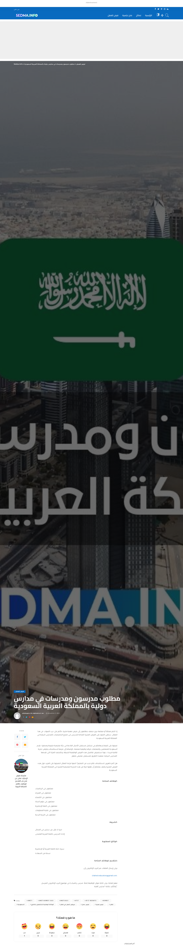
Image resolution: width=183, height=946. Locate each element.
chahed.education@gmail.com (104, 876)
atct (77, 901)
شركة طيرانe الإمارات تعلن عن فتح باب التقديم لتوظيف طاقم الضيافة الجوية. (21, 781)
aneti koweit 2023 (46, 901)
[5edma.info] (26, 15)
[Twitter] (158, 9)
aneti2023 (64, 901)
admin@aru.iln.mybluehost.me (33, 713)
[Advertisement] (91, 40)
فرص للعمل (19, 691)
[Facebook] (155, 9)
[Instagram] (164, 9)
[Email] (32, 717)
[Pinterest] (161, 9)
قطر (111, 904)
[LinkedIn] (167, 9)
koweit (106, 901)
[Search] (167, 15)
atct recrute (91, 901)
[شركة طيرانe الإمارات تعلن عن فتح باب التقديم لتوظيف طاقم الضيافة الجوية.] (21, 766)
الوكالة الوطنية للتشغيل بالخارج (42, 904)
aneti (30, 901)
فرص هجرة (99, 904)
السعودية (21, 904)
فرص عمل (85, 904)
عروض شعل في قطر (68, 904)
